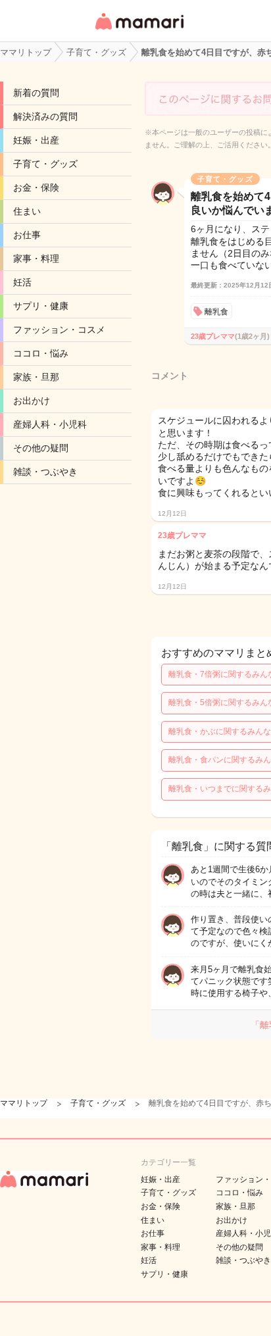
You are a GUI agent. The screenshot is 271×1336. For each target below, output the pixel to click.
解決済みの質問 (45, 116)
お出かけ (31, 400)
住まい (27, 211)
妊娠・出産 (36, 140)
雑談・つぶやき (45, 471)
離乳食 (216, 311)
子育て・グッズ (45, 164)
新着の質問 (36, 92)
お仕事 (27, 235)
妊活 (22, 282)
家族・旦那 (36, 377)
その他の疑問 (40, 448)
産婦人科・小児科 (50, 424)
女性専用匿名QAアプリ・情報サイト (138, 30)
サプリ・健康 (40, 306)
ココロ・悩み (40, 353)
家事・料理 (36, 258)
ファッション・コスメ (59, 329)
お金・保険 (36, 187)
